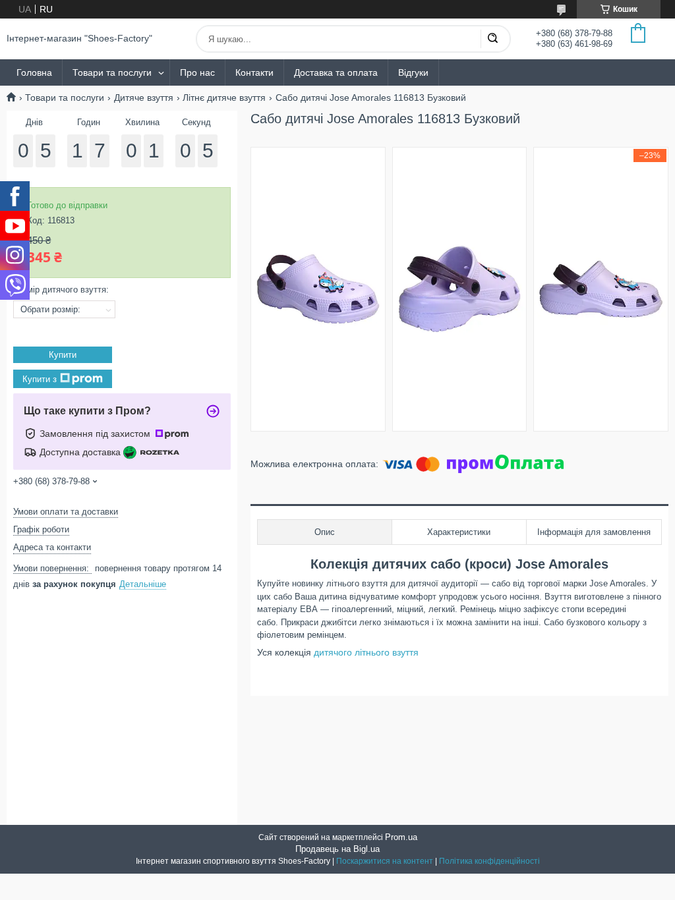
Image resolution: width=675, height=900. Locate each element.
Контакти (254, 72)
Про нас (197, 72)
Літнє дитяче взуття (224, 97)
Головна (34, 72)
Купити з (39, 378)
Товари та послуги (112, 72)
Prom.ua (401, 837)
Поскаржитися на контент (384, 861)
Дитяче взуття (143, 97)
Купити (62, 355)
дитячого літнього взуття (366, 652)
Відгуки (413, 72)
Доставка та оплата (336, 72)
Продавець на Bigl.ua (337, 849)
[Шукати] (492, 39)
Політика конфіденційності (489, 861)
